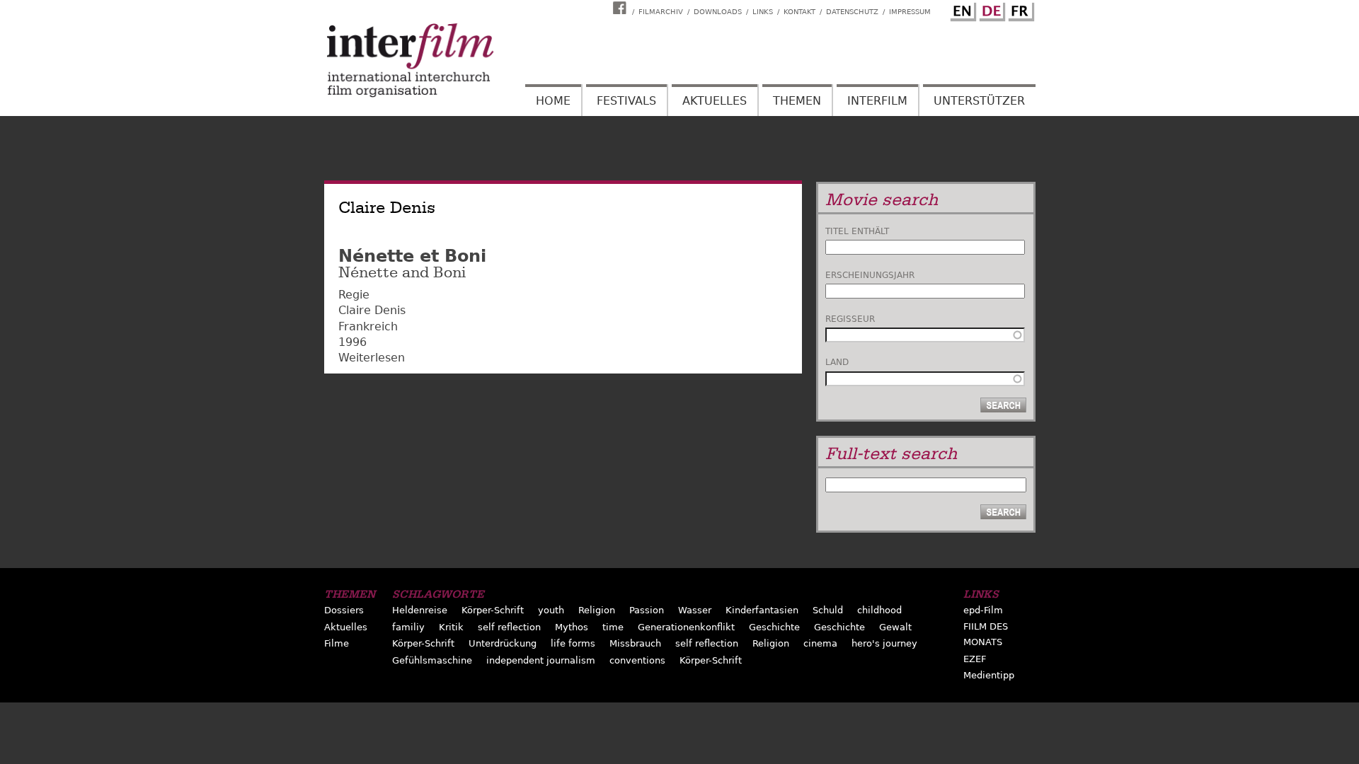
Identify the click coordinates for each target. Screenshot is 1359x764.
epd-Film (983, 610)
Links (762, 12)
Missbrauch (635, 643)
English (961, 9)
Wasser (694, 610)
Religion (596, 610)
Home (553, 101)
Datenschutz (852, 12)
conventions (637, 660)
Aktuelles (714, 101)
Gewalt (895, 627)
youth (551, 610)
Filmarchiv (660, 12)
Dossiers (344, 610)
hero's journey (884, 643)
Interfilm (877, 101)
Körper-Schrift (492, 610)
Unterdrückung (503, 643)
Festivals (626, 101)
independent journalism (540, 660)
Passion (646, 610)
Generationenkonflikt (686, 627)
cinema (820, 643)
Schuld (828, 610)
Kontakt (799, 12)
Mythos (571, 627)
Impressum (910, 12)
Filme (336, 643)
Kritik (451, 627)
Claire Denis (372, 310)
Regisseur (850, 319)
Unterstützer (979, 101)
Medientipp (988, 675)
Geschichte (774, 627)
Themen (797, 101)
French (1019, 9)
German (990, 9)
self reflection (509, 627)
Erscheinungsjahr (869, 275)
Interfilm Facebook (621, 7)
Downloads (718, 12)
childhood (879, 610)
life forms (573, 643)
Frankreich (368, 326)
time (613, 627)
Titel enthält (857, 231)
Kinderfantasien (762, 610)
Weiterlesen (371, 357)
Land (837, 362)
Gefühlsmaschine (432, 660)
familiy (408, 627)
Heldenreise (419, 610)
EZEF (974, 659)
